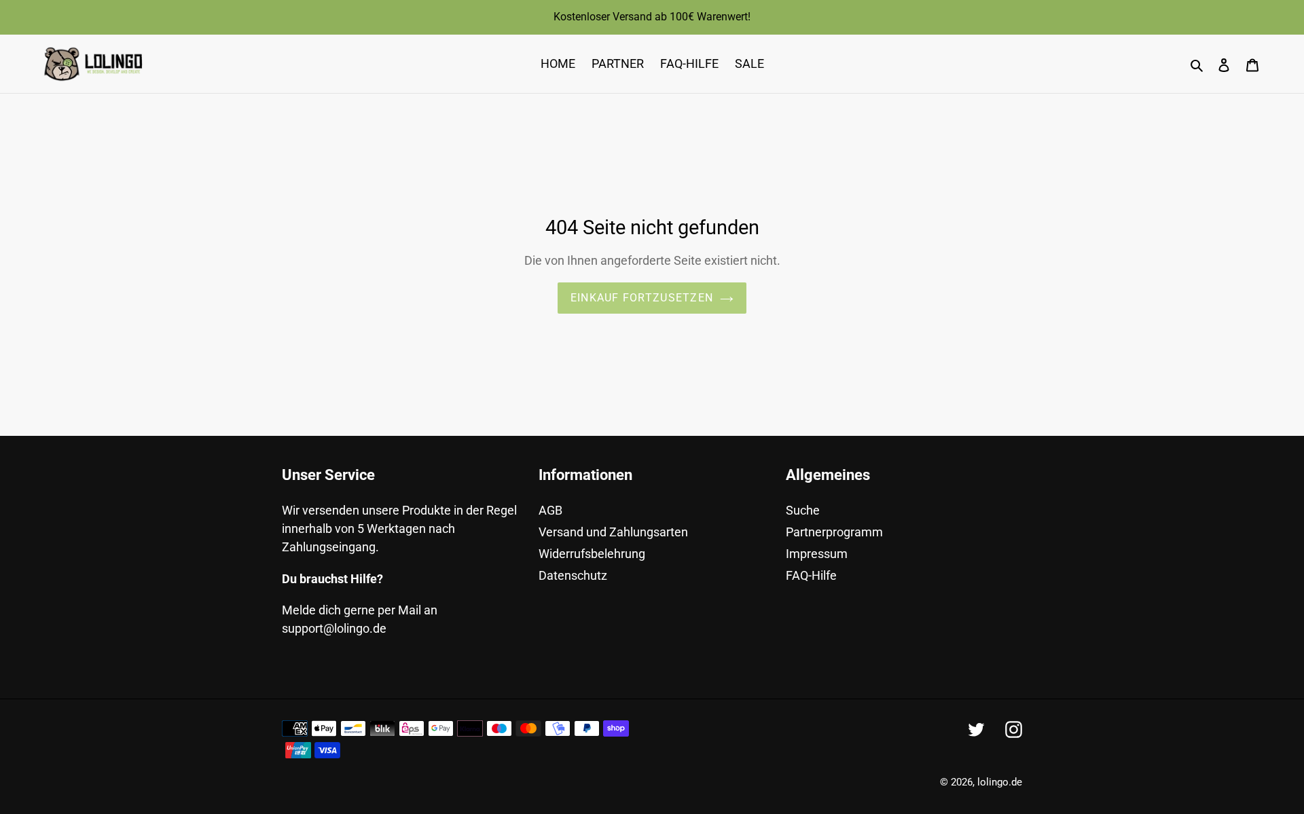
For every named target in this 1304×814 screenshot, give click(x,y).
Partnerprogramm (834, 532)
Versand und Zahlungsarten (613, 532)
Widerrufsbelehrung (592, 554)
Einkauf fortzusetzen (642, 297)
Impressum (817, 554)
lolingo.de (999, 782)
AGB (550, 510)
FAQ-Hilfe (811, 575)
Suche (803, 510)
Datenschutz (573, 575)
